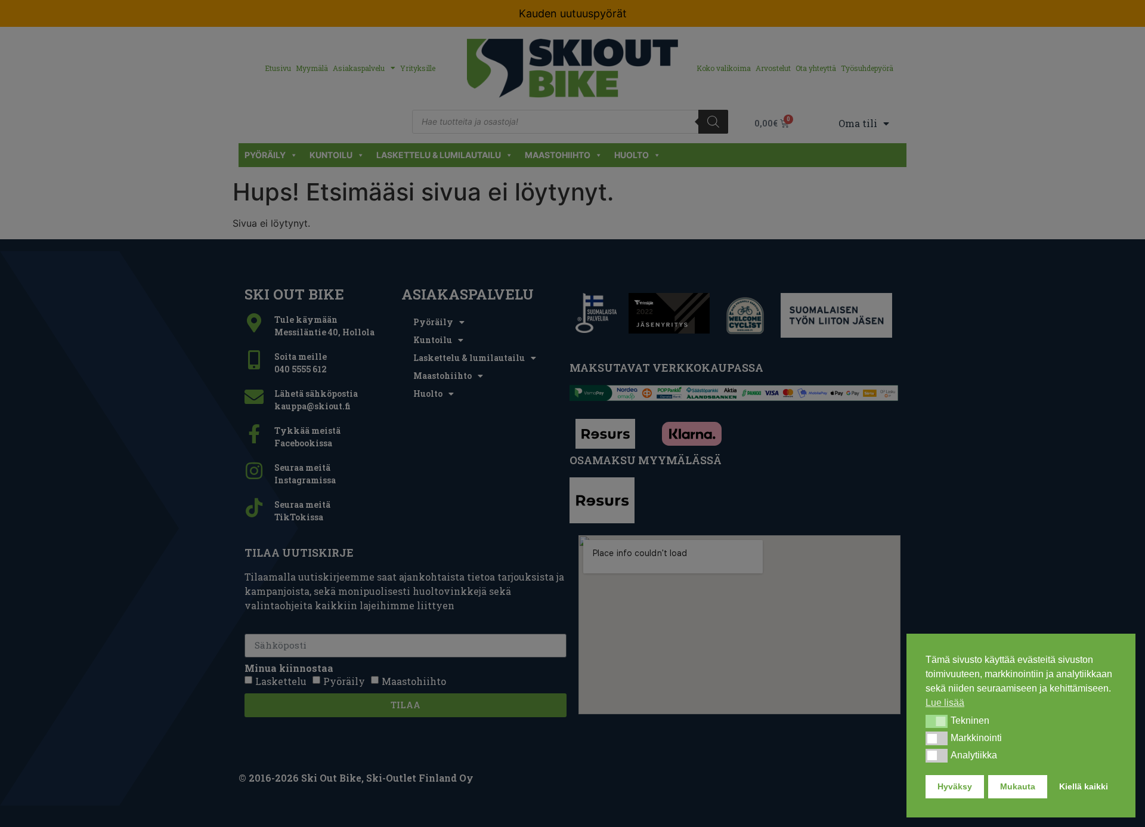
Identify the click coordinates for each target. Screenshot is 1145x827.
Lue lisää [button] (945, 703)
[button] (937, 721)
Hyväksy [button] (954, 786)
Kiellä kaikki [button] (1083, 786)
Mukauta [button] (1017, 786)
